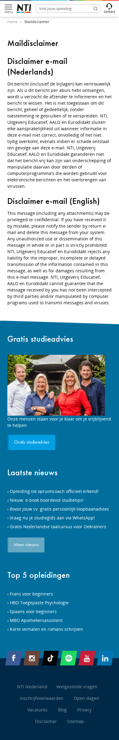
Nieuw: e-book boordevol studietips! (47, 500)
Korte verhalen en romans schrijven (46, 629)
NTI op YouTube (87, 658)
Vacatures (37, 710)
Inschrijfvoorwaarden (41, 698)
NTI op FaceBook (13, 658)
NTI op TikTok (50, 658)
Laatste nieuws (32, 472)
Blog (62, 710)
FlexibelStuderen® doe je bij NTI (24, 8)
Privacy (84, 710)
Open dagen (86, 698)
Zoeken (95, 8)
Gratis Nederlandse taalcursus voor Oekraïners (58, 526)
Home (12, 21)
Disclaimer (46, 721)
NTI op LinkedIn (105, 658)
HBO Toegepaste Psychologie (39, 603)
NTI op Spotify (68, 658)
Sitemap (75, 721)
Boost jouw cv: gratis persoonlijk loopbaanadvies (59, 509)
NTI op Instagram (32, 658)
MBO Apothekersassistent (36, 620)
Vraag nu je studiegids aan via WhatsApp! (52, 518)
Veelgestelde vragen (76, 686)
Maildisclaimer (36, 21)
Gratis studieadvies (40, 338)
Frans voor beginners (31, 594)
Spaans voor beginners (33, 611)
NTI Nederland (32, 686)
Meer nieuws (26, 545)
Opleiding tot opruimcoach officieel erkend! (54, 491)
